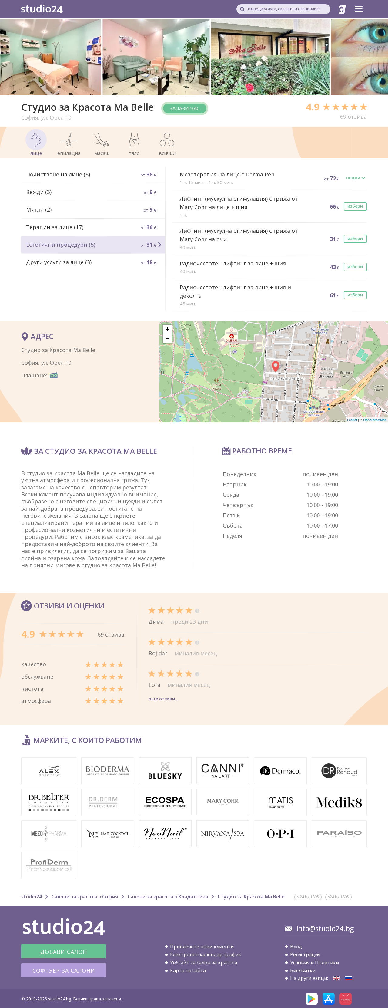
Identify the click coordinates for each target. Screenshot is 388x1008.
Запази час (185, 108)
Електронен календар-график (205, 954)
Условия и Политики (314, 962)
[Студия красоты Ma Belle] (348, 978)
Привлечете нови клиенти (202, 946)
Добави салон (63, 951)
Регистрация (305, 954)
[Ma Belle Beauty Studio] (336, 978)
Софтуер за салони (63, 970)
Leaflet (352, 419)
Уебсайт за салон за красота (203, 962)
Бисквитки (303, 970)
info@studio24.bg (325, 928)
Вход (296, 946)
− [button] (167, 338)
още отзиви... (164, 699)
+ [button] (167, 329)
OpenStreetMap (374, 419)
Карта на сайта (188, 970)
